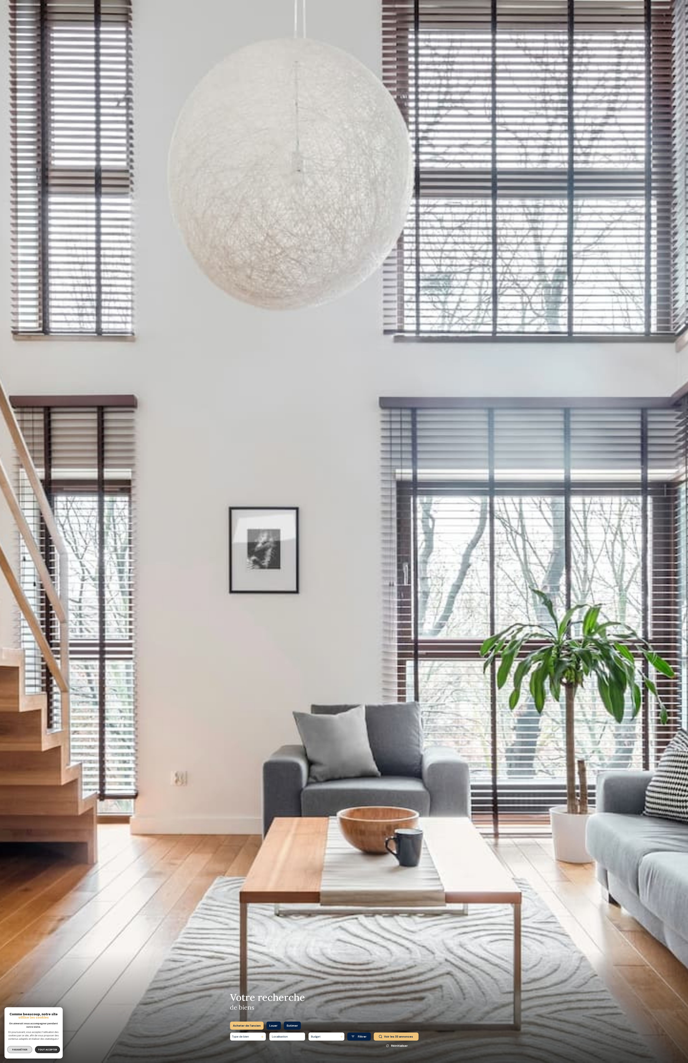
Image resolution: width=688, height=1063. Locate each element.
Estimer (292, 1026)
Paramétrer (19, 1049)
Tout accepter (47, 1049)
